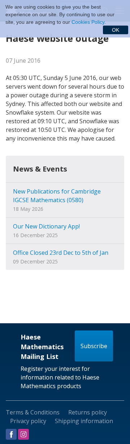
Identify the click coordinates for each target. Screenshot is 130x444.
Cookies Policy (88, 22)
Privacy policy (28, 421)
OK (115, 30)
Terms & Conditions (33, 412)
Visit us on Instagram (23, 434)
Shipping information (84, 421)
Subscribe (94, 346)
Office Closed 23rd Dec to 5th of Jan (60, 253)
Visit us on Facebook (11, 434)
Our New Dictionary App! (46, 226)
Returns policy (87, 412)
